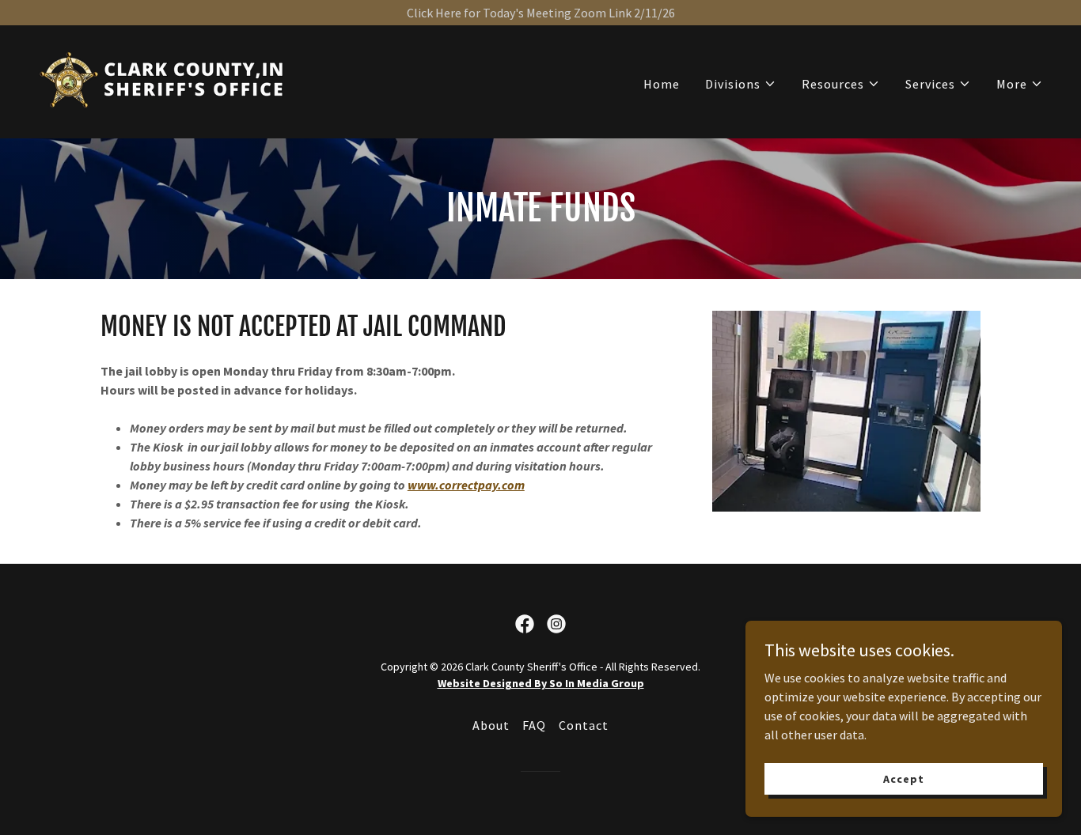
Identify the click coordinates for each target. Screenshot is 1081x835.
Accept (903, 778)
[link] (163, 80)
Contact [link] (584, 725)
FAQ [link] (534, 725)
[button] (740, 83)
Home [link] (661, 84)
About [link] (491, 725)
